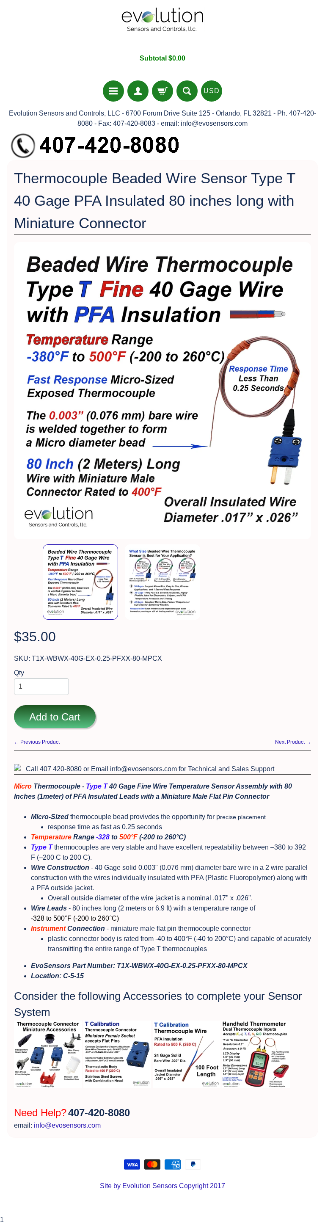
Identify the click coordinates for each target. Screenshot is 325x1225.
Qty (19, 672)
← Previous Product (37, 742)
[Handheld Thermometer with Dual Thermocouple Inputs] (256, 1083)
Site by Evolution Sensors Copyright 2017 (162, 1185)
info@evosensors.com (67, 1125)
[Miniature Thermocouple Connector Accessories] (48, 1083)
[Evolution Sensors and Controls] (162, 26)
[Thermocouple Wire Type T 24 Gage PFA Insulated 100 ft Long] (186, 1083)
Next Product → (293, 742)
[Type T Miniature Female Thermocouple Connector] (117, 1083)
